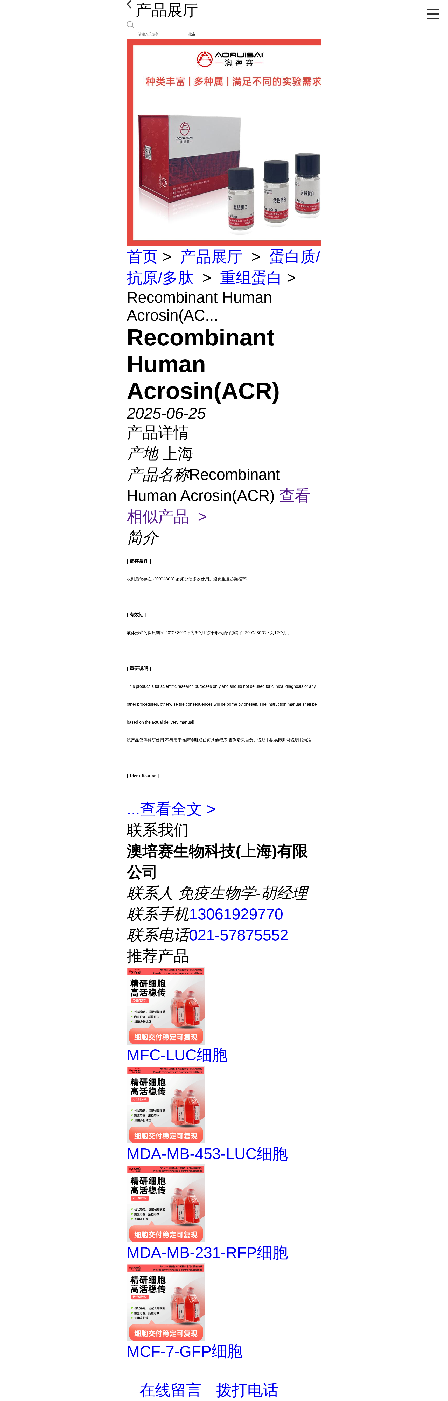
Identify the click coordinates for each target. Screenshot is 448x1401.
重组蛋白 (251, 277)
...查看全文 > (171, 809)
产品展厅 (211, 256)
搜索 (191, 34)
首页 (142, 256)
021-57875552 (238, 935)
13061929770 (236, 914)
